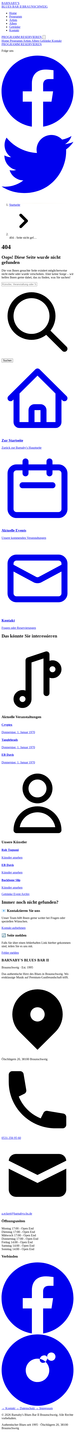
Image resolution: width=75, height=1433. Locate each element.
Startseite (14, 204)
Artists (27, 40)
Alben (36, 40)
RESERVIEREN (31, 37)
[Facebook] (37, 1332)
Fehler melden (10, 952)
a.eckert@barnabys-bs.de (17, 1213)
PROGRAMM (11, 37)
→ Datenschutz (26, 1408)
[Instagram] (37, 1404)
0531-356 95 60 (11, 1137)
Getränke (46, 40)
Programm (16, 40)
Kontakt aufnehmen (14, 927)
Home (6, 40)
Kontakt (57, 40)
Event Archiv (21, 894)
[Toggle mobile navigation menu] (44, 37)
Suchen (7, 360)
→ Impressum (44, 1408)
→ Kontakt (9, 1408)
